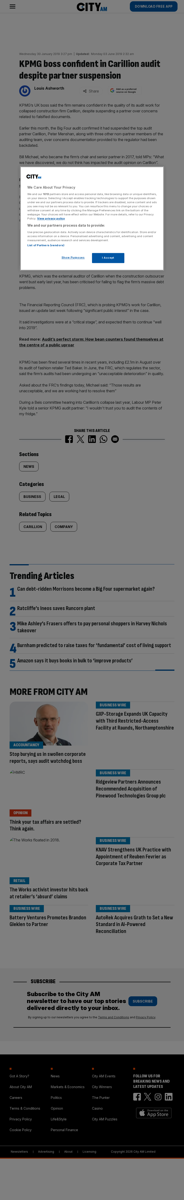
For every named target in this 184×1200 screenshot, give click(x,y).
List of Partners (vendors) (45, 245)
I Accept (108, 257)
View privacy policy (51, 218)
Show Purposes (73, 257)
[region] (92, 218)
